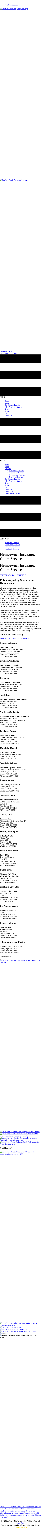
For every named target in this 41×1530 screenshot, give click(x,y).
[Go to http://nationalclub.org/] (20, 1329)
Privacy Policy (20, 1523)
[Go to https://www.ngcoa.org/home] (20, 1327)
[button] (6, 351)
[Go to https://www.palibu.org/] (20, 1324)
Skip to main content (12, 5)
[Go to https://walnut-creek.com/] (20, 1236)
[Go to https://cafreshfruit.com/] (20, 1143)
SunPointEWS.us (21, 1527)
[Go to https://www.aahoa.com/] (20, 1139)
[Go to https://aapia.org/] (20, 1135)
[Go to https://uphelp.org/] (20, 1045)
